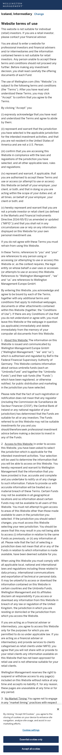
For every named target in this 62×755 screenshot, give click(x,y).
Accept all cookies (31, 749)
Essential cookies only (31, 739)
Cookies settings (31, 730)
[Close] (58, 709)
